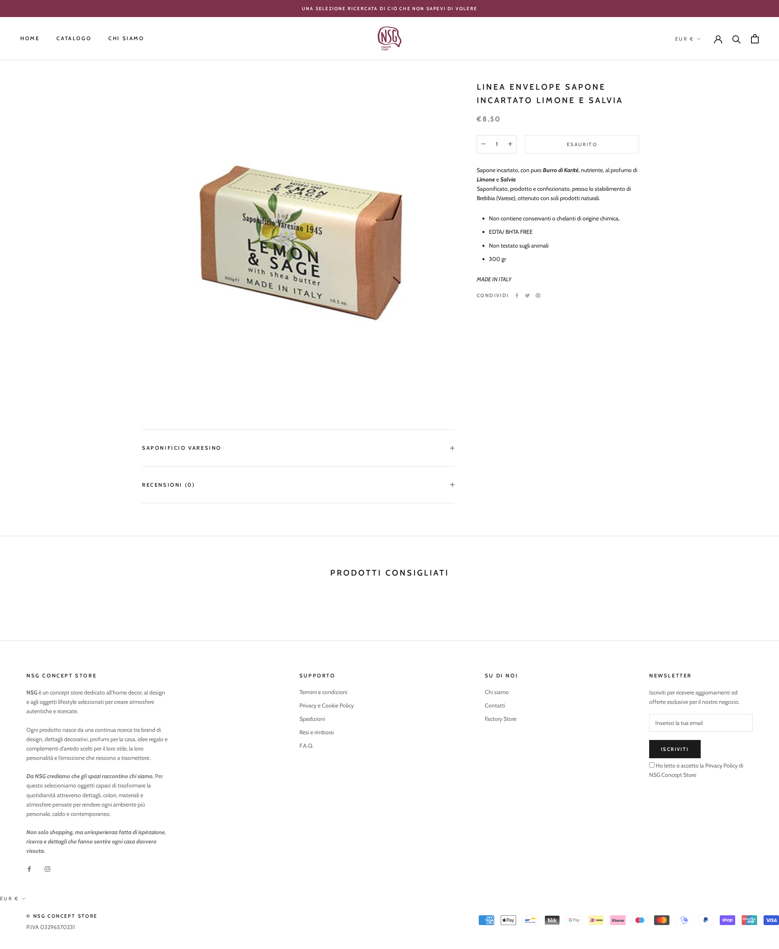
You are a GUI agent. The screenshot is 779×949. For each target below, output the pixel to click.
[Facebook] (516, 295)
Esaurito (582, 144)
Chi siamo (497, 692)
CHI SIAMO (126, 38)
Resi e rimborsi (316, 732)
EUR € (684, 39)
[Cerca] (736, 39)
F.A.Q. (306, 745)
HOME (29, 38)
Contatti (495, 705)
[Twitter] (527, 295)
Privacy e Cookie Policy (326, 705)
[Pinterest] (538, 295)
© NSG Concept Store (62, 916)
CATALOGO (73, 38)
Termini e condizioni (323, 692)
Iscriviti (675, 749)
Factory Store (500, 719)
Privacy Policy (721, 765)
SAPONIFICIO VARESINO (182, 447)
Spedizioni (312, 719)
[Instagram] (47, 869)
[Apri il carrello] (755, 38)
